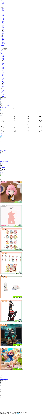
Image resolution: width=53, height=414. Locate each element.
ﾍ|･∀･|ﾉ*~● (28, 120)
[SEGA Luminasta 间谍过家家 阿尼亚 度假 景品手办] (11, 369)
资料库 (3, 2)
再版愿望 (3, 58)
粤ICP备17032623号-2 (19, 413)
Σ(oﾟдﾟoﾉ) (2, 130)
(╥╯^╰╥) (41, 126)
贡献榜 (2, 36)
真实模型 (3, 38)
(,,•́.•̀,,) (27, 117)
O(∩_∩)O (15, 120)
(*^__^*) (2, 120)
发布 (2, 34)
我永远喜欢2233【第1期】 (2, 150)
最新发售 (3, 3)
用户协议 (5, 379)
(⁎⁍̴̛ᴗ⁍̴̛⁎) (40, 116)
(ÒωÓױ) (40, 118)
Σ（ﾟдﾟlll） (41, 130)
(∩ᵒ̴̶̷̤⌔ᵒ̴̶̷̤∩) (28, 116)
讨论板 (2, 91)
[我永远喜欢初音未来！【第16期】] (0, 146)
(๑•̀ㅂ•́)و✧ (15, 121)
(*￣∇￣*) (2, 118)
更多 (0, 164)
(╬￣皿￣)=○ (41, 124)
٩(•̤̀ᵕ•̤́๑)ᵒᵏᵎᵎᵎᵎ (15, 118)
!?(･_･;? (15, 130)
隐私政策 (7, 379)
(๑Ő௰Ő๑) (28, 118)
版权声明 (3, 379)
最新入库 (3, 10)
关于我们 (1, 379)
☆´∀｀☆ (41, 120)
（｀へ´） (2, 124)
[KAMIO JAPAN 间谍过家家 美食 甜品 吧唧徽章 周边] (11, 250)
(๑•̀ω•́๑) (2, 117)
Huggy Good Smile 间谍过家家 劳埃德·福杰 (4, 167)
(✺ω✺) (14, 116)
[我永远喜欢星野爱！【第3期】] (0, 153)
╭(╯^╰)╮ (28, 127)
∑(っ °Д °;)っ (28, 131)
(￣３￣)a (41, 117)
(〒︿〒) (41, 127)
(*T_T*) (15, 126)
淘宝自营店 (3, 43)
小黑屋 (2, 40)
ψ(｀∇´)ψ (15, 117)
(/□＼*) (27, 126)
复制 (8, 105)
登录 (1, 50)
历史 (1, 92)
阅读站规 (1, 136)
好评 (2, 4)
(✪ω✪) (2, 116)
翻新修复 (3, 33)
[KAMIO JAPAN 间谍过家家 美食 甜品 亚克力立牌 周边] (11, 274)
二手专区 (3, 94)
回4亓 (6, 150)
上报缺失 (3, 12)
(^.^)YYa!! (41, 121)
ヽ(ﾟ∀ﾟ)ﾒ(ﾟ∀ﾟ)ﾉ (3, 121)
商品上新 (3, 42)
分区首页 (3, 19)
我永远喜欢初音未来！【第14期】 (3, 161)
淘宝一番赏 (3, 44)
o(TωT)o (2, 126)
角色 (2, 40)
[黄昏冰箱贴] (0, 175)
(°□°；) (15, 131)
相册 (2, 9)
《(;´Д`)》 (28, 130)
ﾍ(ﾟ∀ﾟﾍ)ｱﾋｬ (28, 121)
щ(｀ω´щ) (28, 124)
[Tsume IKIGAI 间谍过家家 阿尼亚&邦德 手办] (11, 226)
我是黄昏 (1, 172)
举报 (0, 99)
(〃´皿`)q (15, 124)
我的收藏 (3, 6)
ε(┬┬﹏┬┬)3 (2, 127)
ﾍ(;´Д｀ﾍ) (15, 127)
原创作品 (3, 31)
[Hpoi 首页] (2, 0)
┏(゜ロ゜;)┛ (2, 131)
